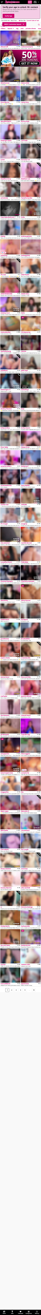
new (22, 28)
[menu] (2, 2)
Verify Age (8, 16)
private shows (31, 28)
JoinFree (30, 2)
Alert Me (23, 20)
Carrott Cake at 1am (33, 20)
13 (33, 990)
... (29, 990)
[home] (12, 2)
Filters (3, 28)
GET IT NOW (29, 63)
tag (17, 28)
